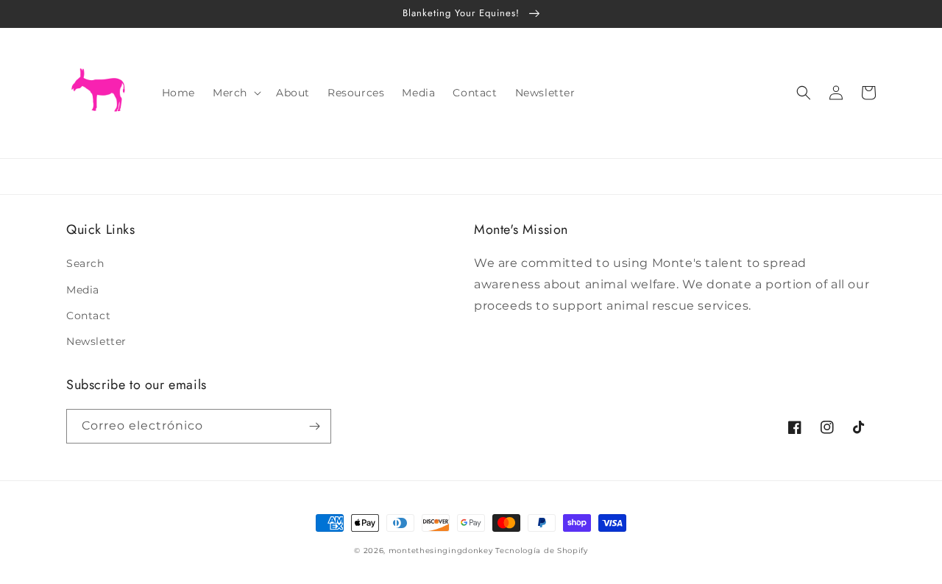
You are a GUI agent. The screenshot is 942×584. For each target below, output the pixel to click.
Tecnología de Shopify (541, 550)
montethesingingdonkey (441, 550)
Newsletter (96, 341)
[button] (235, 92)
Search (85, 263)
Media (82, 289)
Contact (88, 315)
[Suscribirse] (314, 426)
